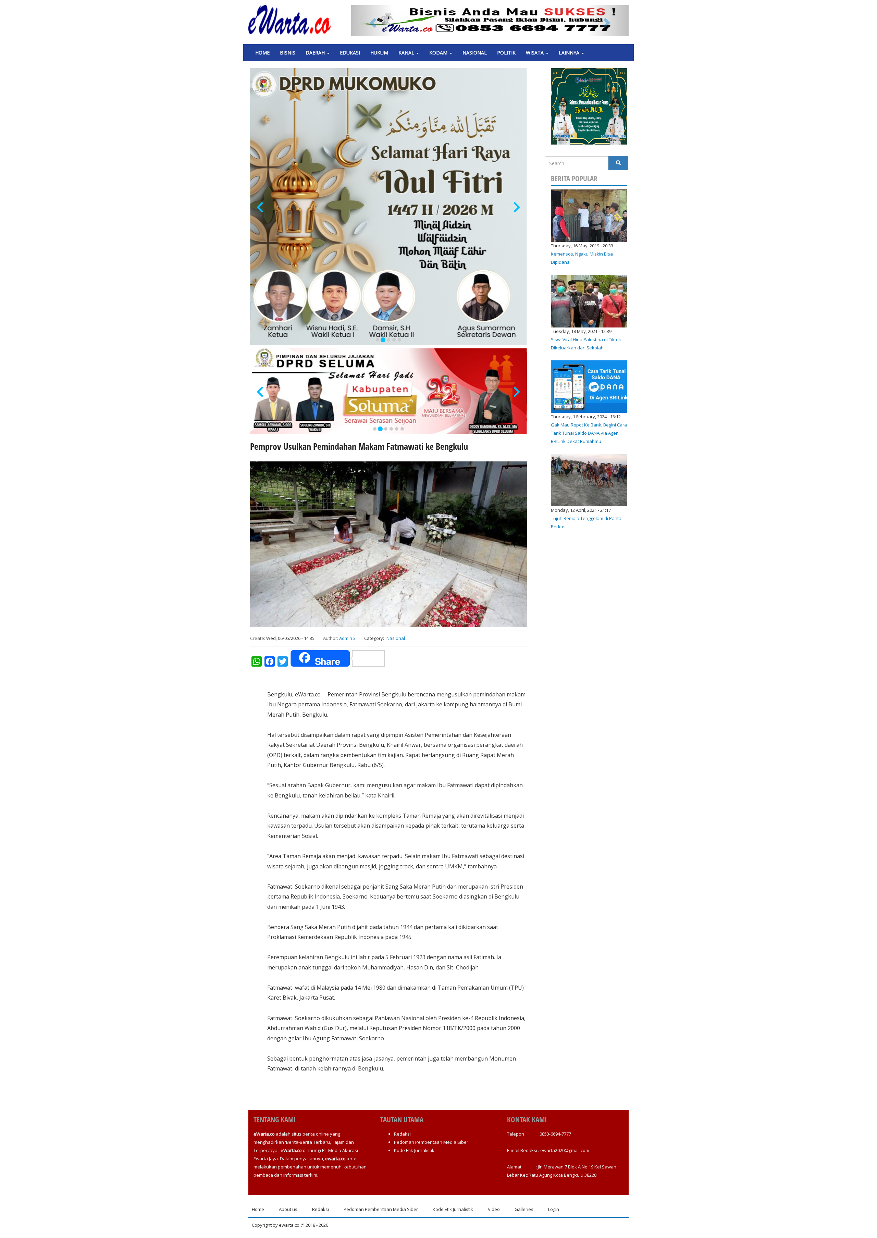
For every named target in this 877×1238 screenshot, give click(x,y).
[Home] (292, 20)
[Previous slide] (261, 207)
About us (288, 1209)
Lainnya (570, 52)
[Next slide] (516, 207)
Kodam (439, 52)
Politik (506, 52)
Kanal (407, 52)
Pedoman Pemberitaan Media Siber (431, 1142)
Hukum (379, 52)
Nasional (474, 52)
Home (262, 52)
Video (494, 1209)
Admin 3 (347, 638)
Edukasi (350, 52)
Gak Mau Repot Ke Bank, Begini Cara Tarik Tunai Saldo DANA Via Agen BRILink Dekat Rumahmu (589, 433)
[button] (372, 20)
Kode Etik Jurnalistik (414, 1150)
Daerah (316, 52)
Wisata (535, 52)
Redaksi (402, 1134)
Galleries (524, 1209)
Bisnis (287, 52)
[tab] (377, 340)
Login (553, 1209)
